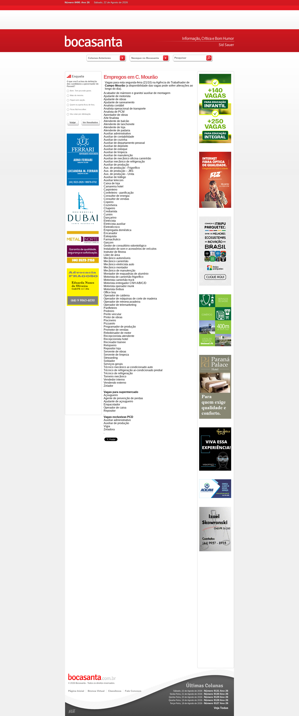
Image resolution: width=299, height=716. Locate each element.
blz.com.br (72, 711)
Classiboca (114, 691)
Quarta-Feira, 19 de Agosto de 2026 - (198, 700)
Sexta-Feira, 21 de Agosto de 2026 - (199, 694)
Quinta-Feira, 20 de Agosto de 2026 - (198, 697)
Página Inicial (76, 691)
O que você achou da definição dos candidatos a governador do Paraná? (82, 84)
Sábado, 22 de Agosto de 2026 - (200, 691)
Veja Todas (221, 707)
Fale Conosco (133, 691)
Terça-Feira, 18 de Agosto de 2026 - (199, 703)
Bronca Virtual (96, 691)
